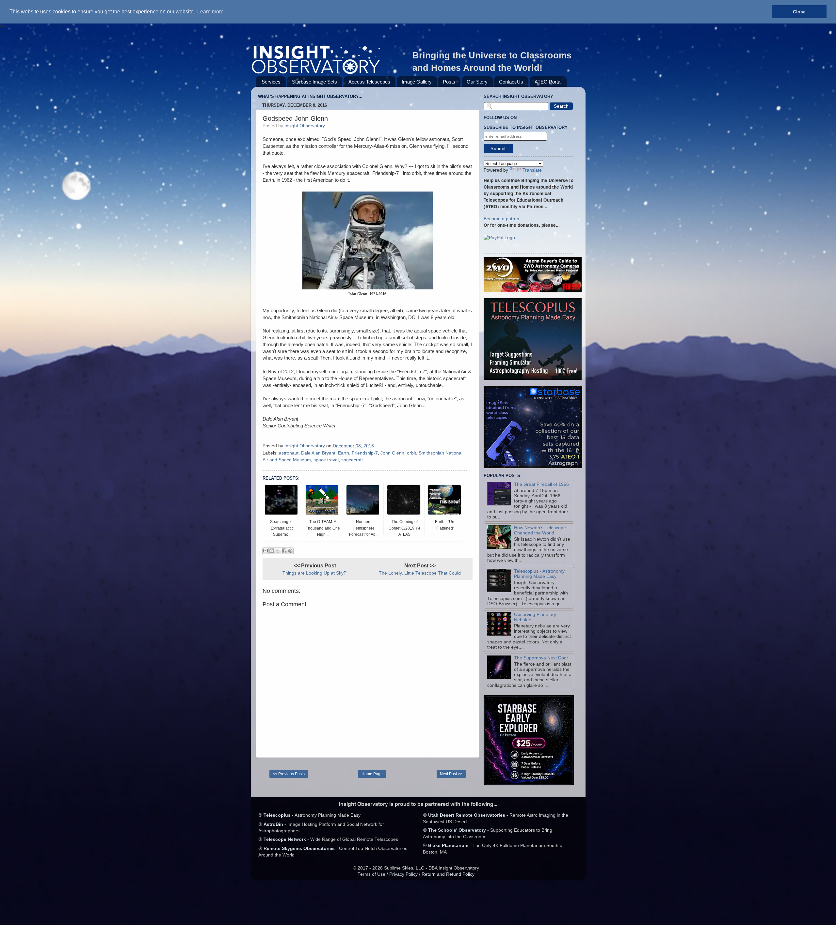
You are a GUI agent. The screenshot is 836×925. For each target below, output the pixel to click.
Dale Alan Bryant (318, 453)
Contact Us (511, 82)
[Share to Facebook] (284, 550)
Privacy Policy (403, 874)
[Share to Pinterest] (290, 550)
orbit (411, 453)
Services (271, 82)
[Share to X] (278, 550)
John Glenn (392, 453)
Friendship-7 (365, 453)
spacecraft (352, 459)
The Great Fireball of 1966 (541, 484)
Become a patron (501, 218)
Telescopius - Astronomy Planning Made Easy (539, 574)
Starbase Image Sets (314, 82)
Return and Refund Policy (448, 874)
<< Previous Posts (289, 774)
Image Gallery (417, 82)
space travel (326, 459)
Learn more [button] (210, 11)
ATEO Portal (548, 82)
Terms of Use (371, 874)
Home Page (372, 774)
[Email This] (265, 550)
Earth (343, 453)
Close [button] (799, 11)
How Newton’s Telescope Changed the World (540, 530)
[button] (499, 238)
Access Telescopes (369, 82)
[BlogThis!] (271, 550)
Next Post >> (451, 774)
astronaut (288, 453)
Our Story (477, 82)
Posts (449, 82)
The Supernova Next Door (541, 657)
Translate (532, 170)
